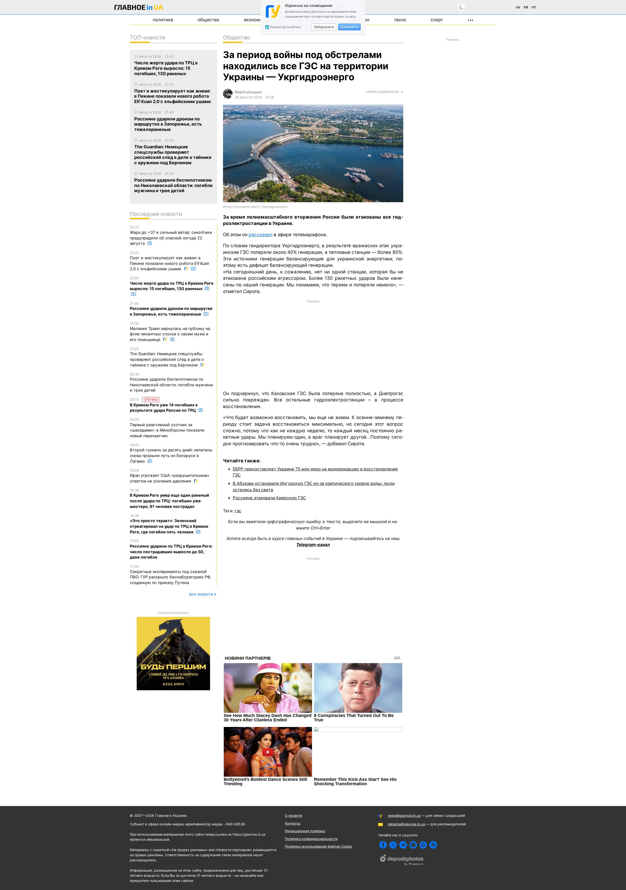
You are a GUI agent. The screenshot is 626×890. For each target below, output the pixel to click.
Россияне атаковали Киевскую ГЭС (269, 497)
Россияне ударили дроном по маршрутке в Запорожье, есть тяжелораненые (171, 308)
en (534, 6)
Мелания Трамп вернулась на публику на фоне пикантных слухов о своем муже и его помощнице (170, 331)
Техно (400, 19)
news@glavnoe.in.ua (404, 815)
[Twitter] (393, 845)
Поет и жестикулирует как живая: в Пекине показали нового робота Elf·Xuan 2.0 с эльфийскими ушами (169, 260)
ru (526, 6)
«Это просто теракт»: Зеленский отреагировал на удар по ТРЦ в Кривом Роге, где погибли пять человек (169, 524)
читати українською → (384, 91)
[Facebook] (383, 845)
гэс (238, 510)
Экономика (256, 19)
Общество (208, 19)
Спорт (437, 19)
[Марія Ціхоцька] (228, 97)
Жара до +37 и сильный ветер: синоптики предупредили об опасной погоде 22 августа (171, 235)
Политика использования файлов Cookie (318, 846)
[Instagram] (413, 845)
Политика (163, 19)
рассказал (260, 234)
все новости (201, 594)
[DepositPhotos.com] (402, 861)
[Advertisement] (313, 344)
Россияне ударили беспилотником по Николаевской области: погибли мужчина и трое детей (171, 382)
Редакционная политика (305, 831)
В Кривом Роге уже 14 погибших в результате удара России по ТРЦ (164, 405)
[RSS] (433, 845)
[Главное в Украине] (138, 8)
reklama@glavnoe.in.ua (406, 824)
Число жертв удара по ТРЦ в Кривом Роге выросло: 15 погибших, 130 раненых (171, 283)
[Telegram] (403, 845)
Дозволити (349, 26)
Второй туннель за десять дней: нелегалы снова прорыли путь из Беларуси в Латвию (171, 453)
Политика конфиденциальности (311, 839)
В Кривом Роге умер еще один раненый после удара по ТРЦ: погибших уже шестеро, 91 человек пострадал (169, 498)
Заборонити (324, 26)
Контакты (293, 823)
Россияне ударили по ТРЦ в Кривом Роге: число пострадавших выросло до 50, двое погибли (171, 549)
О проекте (293, 815)
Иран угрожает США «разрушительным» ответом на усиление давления (169, 475)
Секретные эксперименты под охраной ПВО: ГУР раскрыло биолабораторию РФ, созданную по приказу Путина (170, 574)
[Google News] (423, 845)
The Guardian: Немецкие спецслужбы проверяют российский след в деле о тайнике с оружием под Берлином (167, 357)
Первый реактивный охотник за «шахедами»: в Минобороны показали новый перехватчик (167, 427)
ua (518, 6)
